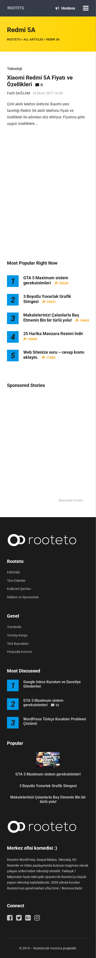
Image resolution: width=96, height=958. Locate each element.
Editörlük (13, 572)
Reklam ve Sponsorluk (23, 597)
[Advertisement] (48, 198)
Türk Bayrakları (18, 643)
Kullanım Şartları (19, 589)
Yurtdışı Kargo (17, 635)
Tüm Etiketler (16, 580)
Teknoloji (14, 69)
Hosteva (67, 8)
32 (57, 705)
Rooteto (15, 8)
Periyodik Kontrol (19, 652)
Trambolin (14, 627)
